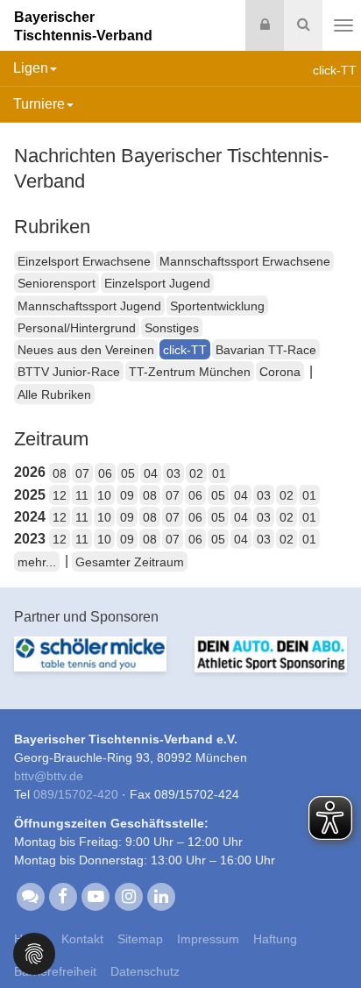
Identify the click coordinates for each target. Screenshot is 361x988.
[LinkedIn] (161, 895)
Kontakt (82, 939)
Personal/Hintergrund (77, 328)
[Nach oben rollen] (326, 939)
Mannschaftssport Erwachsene (244, 261)
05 (128, 473)
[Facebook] (62, 895)
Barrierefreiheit (55, 971)
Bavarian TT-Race (266, 350)
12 (60, 495)
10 (104, 495)
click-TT (185, 350)
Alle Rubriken (54, 394)
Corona (280, 372)
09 (127, 495)
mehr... (37, 562)
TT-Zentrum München (190, 372)
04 (151, 473)
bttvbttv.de (48, 776)
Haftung (275, 939)
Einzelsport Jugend (157, 283)
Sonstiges (172, 328)
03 (173, 473)
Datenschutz (145, 971)
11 (81, 495)
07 (82, 473)
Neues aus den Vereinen (86, 350)
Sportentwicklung (217, 306)
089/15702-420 (75, 794)
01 (219, 473)
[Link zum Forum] (30, 895)
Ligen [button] (30, 67)
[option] (90, 664)
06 (105, 473)
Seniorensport (57, 283)
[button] (34, 952)
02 (196, 473)
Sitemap (140, 939)
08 (60, 473)
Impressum (208, 939)
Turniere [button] (39, 103)
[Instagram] (128, 895)
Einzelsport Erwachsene (84, 261)
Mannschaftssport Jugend (89, 306)
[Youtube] (96, 895)
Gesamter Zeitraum (129, 562)
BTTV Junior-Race (69, 372)
